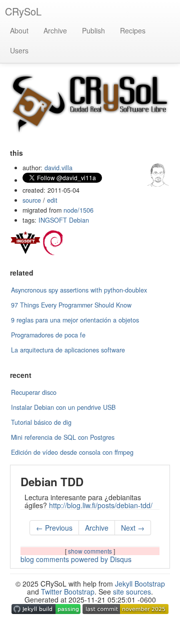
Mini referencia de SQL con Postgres (62, 437)
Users (19, 50)
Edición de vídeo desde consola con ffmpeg (72, 452)
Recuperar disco (33, 392)
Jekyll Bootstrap (140, 584)
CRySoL (23, 11)
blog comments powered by (76, 559)
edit (52, 200)
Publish (93, 30)
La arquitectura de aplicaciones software (68, 349)
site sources (132, 592)
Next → (132, 528)
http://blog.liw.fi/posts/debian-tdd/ (100, 505)
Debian (79, 220)
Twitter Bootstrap (67, 592)
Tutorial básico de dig (41, 422)
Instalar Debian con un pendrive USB (63, 407)
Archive (55, 30)
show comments (91, 551)
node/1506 (79, 210)
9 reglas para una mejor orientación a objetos (75, 319)
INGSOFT (52, 220)
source (31, 200)
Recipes (133, 30)
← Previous (54, 528)
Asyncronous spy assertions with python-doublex (79, 290)
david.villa (58, 167)
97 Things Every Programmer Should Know (71, 305)
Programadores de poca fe (48, 334)
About (19, 30)
